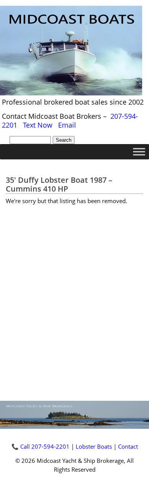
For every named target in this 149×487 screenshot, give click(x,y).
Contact (128, 446)
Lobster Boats (94, 446)
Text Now (37, 125)
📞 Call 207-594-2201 (40, 446)
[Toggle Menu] (139, 152)
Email (67, 125)
